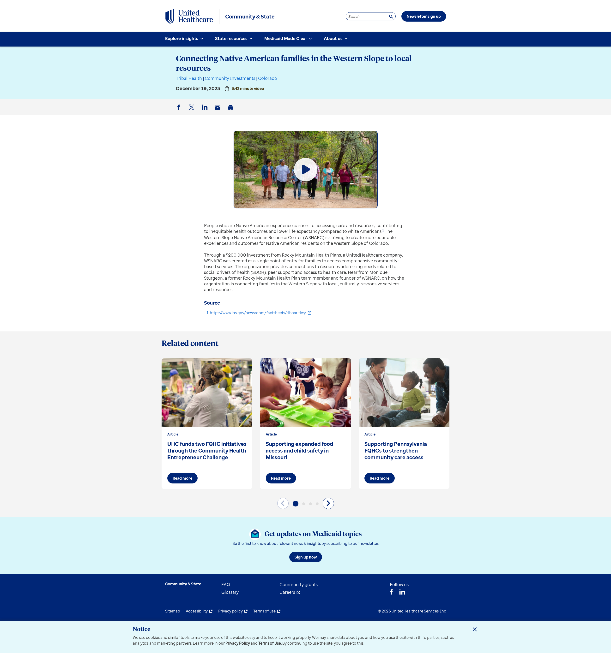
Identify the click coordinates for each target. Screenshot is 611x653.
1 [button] (383, 230)
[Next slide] (328, 503)
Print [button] (231, 111)
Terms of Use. (270, 643)
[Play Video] (306, 170)
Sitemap (172, 611)
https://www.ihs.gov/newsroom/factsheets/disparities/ (258, 312)
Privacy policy (230, 611)
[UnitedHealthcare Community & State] (189, 16)
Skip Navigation (306, 0)
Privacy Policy (237, 643)
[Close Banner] (474, 629)
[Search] (391, 16)
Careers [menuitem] (287, 592)
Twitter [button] (192, 111)
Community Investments (230, 78)
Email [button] (218, 111)
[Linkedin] (402, 592)
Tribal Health (189, 78)
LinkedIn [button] (205, 111)
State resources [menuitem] (231, 38)
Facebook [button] (179, 111)
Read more (182, 478)
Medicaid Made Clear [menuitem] (285, 38)
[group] (207, 423)
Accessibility (197, 611)
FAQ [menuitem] (225, 584)
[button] (295, 503)
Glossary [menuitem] (230, 592)
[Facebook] (391, 592)
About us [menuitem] (333, 38)
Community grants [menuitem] (298, 584)
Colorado (267, 78)
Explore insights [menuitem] (181, 38)
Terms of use (264, 611)
